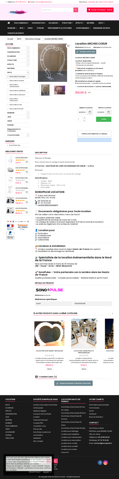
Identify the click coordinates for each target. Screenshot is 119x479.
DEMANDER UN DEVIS (101, 28)
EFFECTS (79, 23)
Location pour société (69, 446)
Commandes (94, 408)
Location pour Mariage (69, 431)
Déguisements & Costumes (60, 28)
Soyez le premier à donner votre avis (75, 383)
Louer (103, 119)
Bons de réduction (96, 417)
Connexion (91, 2)
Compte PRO (38, 423)
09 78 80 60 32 (20, 2)
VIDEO (30, 28)
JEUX (21, 28)
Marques (9, 141)
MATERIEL (90, 23)
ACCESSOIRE (10, 432)
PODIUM (40, 28)
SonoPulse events (16, 33)
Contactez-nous (39, 426)
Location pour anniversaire (71, 437)
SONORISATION (38, 23)
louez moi (65, 452)
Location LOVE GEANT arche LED (49, 351)
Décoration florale (16, 109)
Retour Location (104, 108)
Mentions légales (39, 411)
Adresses (92, 414)
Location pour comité (69, 443)
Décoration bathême (18, 90)
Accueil (9, 44)
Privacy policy (35, 472)
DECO (101, 23)
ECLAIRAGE (53, 23)
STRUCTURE (66, 23)
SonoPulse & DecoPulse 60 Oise (73, 428)
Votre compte (96, 399)
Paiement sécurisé (40, 420)
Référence (79, 47)
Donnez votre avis (87, 51)
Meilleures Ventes (14, 151)
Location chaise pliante (22, 178)
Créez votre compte (105, 2)
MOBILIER (11, 28)
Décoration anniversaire (14, 86)
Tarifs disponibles (82, 102)
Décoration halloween (14, 100)
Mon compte (38, 441)
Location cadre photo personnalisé (84, 352)
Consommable (82, 28)
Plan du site (37, 429)
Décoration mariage (17, 76)
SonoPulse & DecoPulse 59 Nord (73, 413)
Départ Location (86, 108)
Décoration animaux (17, 95)
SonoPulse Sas (14, 145)
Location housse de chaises (22, 157)
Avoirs (91, 411)
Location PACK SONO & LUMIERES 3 (22, 198)
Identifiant (37, 438)
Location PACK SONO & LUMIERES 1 (22, 208)
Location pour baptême (70, 434)
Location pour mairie (69, 449)
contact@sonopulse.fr (43, 2)
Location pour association (71, 440)
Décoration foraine (17, 80)
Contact (94, 422)
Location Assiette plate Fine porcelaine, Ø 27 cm (22, 168)
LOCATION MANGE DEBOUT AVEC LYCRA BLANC (22, 188)
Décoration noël (16, 105)
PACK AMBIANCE (21, 23)
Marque (96, 47)
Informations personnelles (99, 405)
